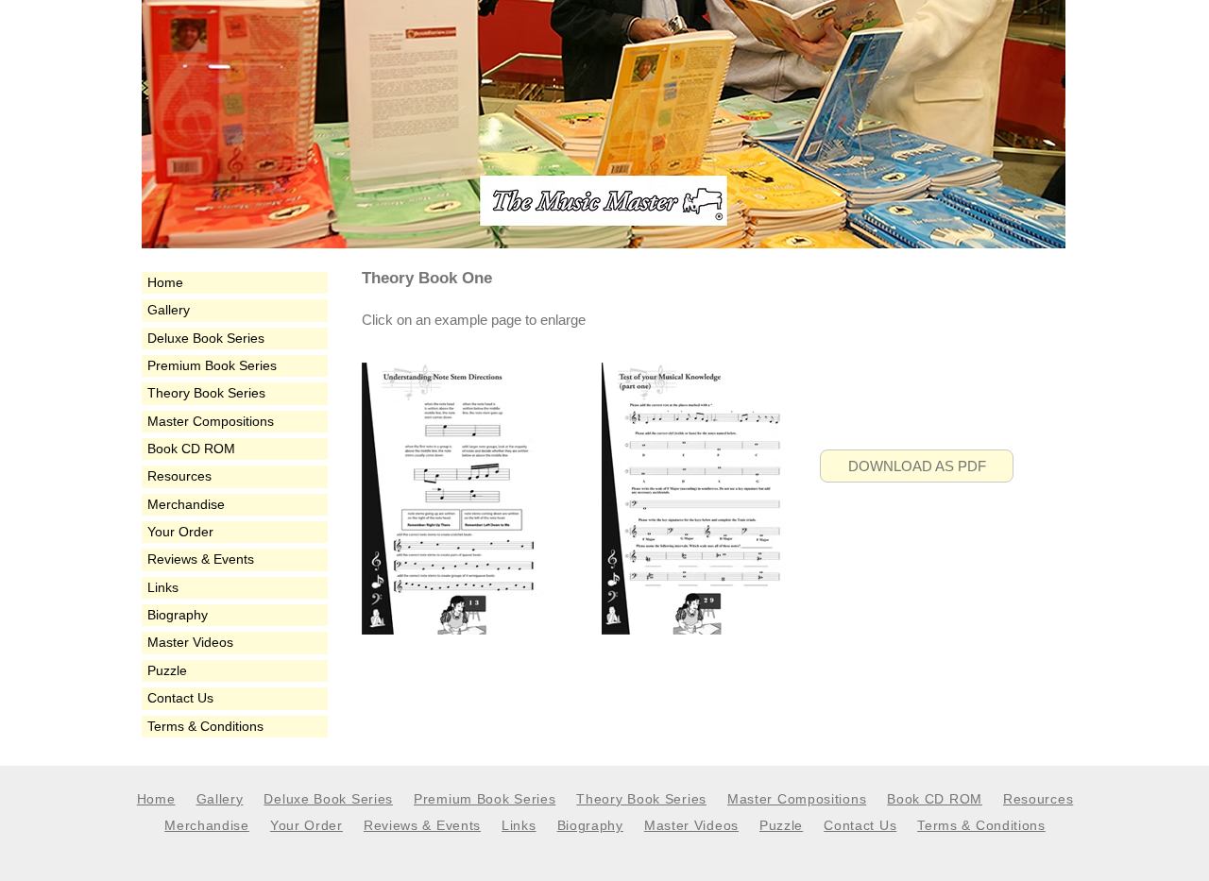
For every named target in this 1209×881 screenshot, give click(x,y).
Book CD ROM (191, 448)
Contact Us (180, 697)
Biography (177, 614)
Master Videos (190, 642)
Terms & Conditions (205, 726)
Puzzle (167, 670)
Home (165, 282)
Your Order (180, 531)
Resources (179, 475)
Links (163, 587)
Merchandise (186, 504)
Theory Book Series (206, 392)
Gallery (168, 309)
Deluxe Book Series (205, 338)
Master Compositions (210, 421)
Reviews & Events (200, 559)
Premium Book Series (212, 365)
